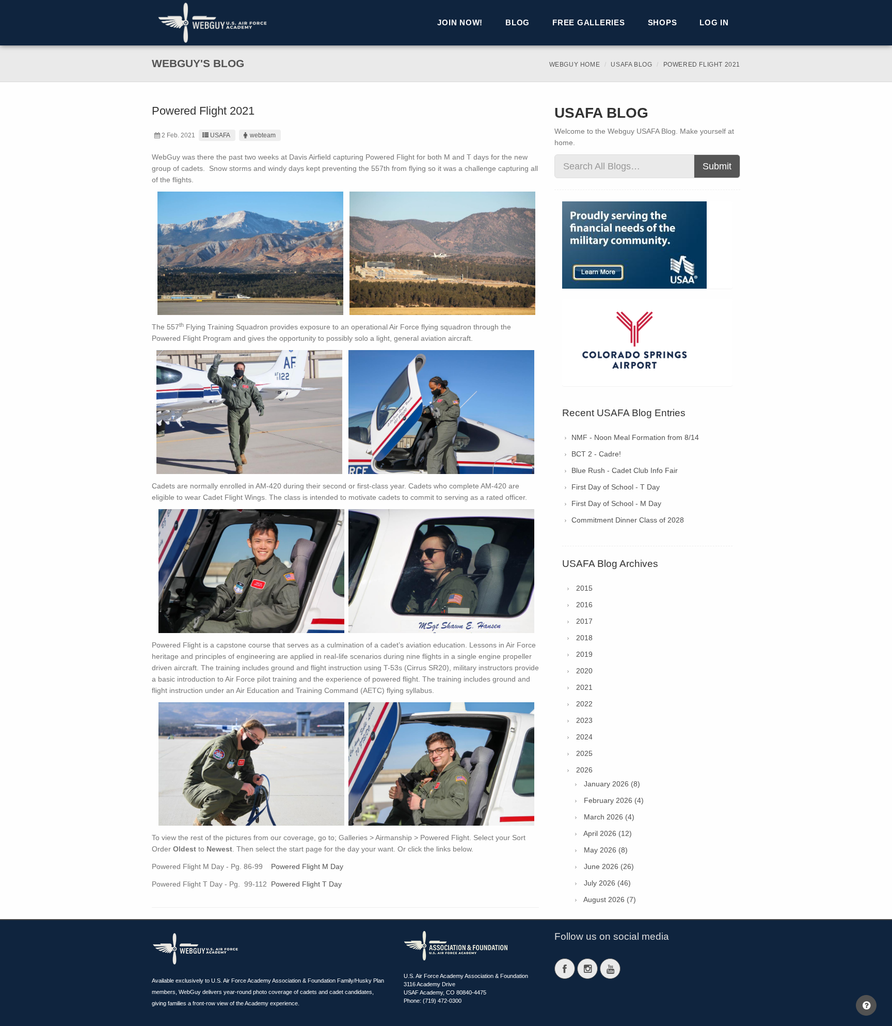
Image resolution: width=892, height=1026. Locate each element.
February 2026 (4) (614, 800)
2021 (584, 687)
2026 (584, 770)
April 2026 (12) (607, 833)
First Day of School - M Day (616, 503)
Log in (714, 22)
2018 (584, 638)
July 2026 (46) (607, 883)
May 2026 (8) (606, 850)
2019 (584, 654)
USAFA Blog (631, 64)
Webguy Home (574, 64)
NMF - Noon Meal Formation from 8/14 (635, 437)
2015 (584, 588)
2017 (584, 621)
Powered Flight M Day (307, 866)
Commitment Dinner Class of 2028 (627, 520)
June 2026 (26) (609, 866)
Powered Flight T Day (306, 884)
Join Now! (460, 22)
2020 (584, 671)
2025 (584, 753)
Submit (717, 166)
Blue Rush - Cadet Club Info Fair (624, 470)
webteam (263, 135)
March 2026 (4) (609, 817)
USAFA (220, 135)
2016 (584, 605)
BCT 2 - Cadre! (596, 454)
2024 (584, 737)
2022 (584, 704)
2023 (584, 720)
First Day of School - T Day (615, 487)
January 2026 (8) (612, 784)
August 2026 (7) (609, 899)
